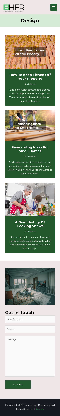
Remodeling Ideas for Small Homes (30, 149)
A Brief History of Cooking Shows (30, 224)
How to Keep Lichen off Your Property (30, 77)
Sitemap (39, 409)
